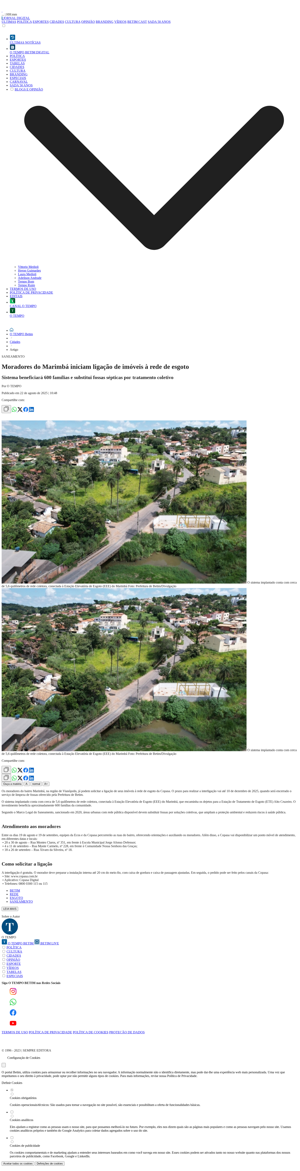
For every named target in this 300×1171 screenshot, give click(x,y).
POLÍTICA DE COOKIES (90, 1032)
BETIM (15, 890)
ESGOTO (16, 898)
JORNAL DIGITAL (16, 18)
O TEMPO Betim (21, 334)
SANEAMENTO (21, 901)
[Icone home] (11, 330)
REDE (14, 894)
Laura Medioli (27, 274)
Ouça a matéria (12, 783)
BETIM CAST (137, 21)
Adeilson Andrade (29, 278)
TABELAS (14, 972)
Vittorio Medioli (28, 267)
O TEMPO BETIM (20, 943)
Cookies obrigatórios (23, 1098)
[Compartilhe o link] (6, 409)
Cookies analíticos (21, 1120)
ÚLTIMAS (9, 21)
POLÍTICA (24, 21)
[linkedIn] (31, 410)
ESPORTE (14, 963)
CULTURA (72, 21)
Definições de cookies (50, 1163)
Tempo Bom (26, 281)
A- (27, 783)
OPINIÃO (88, 21)
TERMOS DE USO (15, 1032)
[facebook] (26, 410)
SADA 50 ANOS (159, 21)
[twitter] (20, 410)
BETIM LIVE (49, 943)
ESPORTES (41, 21)
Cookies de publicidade (25, 1145)
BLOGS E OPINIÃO (29, 89)
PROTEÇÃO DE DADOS (127, 1032)
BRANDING (104, 21)
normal (36, 783)
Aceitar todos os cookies (18, 1163)
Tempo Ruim (26, 285)
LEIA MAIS (10, 908)
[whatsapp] (15, 410)
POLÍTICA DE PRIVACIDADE (50, 1032)
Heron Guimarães (29, 270)
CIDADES (57, 21)
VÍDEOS (120, 21)
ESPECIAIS (15, 976)
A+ (46, 783)
